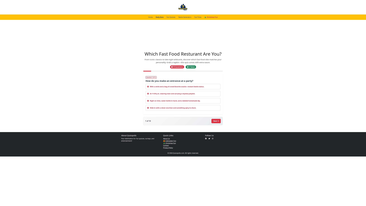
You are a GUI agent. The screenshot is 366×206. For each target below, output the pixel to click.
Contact (166, 145)
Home (150, 17)
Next (215, 121)
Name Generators (184, 17)
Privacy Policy (168, 148)
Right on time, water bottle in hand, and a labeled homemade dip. (175, 101)
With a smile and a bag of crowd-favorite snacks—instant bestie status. (177, 87)
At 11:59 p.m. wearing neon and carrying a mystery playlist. (172, 94)
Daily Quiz (160, 17)
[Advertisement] (183, 35)
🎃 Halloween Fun (169, 141)
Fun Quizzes (171, 17)
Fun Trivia (197, 17)
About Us (166, 139)
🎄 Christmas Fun (211, 17)
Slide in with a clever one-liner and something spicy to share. (173, 108)
